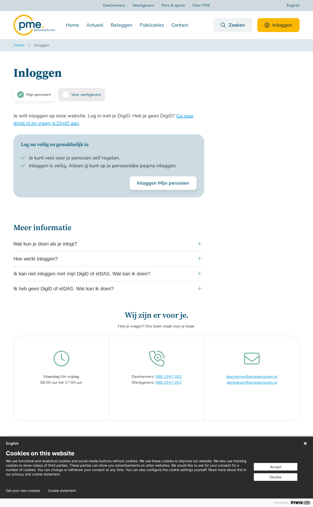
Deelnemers (114, 5)
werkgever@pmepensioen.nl (251, 382)
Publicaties (152, 25)
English (293, 5)
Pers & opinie (173, 5)
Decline (275, 477)
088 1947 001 (169, 376)
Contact (179, 25)
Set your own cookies (23, 491)
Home (72, 25)
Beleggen (121, 25)
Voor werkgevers (86, 94)
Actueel (94, 25)
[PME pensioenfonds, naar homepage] (34, 25)
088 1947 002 (168, 382)
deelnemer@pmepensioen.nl (252, 376)
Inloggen (282, 25)
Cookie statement (62, 491)
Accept (275, 467)
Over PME (201, 5)
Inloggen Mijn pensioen (163, 183)
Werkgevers (143, 5)
